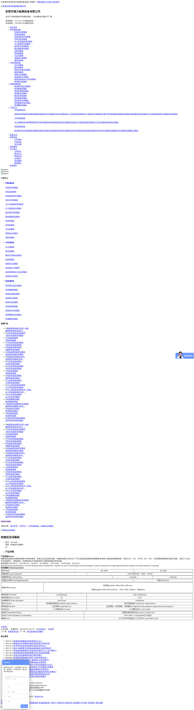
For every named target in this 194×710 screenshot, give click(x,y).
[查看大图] (8, 530)
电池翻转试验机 (20, 105)
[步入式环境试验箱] (13, 394)
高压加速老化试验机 (35, 631)
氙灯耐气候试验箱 (21, 46)
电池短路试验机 (20, 98)
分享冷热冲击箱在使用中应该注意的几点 (30, 646)
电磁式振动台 (13, 631)
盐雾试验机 (18, 51)
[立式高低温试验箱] (13, 361)
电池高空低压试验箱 (22, 86)
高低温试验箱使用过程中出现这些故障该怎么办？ (33, 665)
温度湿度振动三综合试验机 (25, 79)
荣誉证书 (18, 156)
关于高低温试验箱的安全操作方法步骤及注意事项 (33, 667)
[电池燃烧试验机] (12, 399)
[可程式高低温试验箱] (14, 342)
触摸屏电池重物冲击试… (15, 406)
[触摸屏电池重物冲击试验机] (17, 404)
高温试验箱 (18, 53)
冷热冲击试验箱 (20, 39)
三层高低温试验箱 (12, 383)
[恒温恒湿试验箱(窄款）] (15, 357)
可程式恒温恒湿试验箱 (14, 335)
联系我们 (56, 2)
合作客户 (18, 158)
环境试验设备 (19, 110)
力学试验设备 (19, 118)
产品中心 (22, 526)
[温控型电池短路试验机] (15, 418)
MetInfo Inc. (39, 696)
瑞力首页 (14, 526)
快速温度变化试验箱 (22, 37)
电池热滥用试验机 (21, 91)
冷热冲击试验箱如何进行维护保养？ (28, 655)
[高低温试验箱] (11, 338)
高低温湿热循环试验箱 (14, 354)
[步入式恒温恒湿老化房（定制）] (18, 390)
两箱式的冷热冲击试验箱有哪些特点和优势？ (32, 669)
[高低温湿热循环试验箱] (15, 352)
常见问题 (18, 144)
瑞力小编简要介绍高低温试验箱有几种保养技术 (32, 648)
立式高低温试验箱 (12, 364)
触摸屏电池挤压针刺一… (15, 331)
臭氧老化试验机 (20, 58)
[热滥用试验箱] (11, 413)
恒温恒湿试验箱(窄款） (14, 359)
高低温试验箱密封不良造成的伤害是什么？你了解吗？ (35, 650)
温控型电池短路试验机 (14, 420)
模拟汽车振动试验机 (22, 70)
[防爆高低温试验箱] (13, 347)
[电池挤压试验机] (12, 409)
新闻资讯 (68, 703)
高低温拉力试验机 (21, 77)
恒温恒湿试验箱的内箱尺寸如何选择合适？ (31, 658)
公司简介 (18, 151)
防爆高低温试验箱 (12, 350)
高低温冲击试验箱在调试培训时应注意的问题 (32, 643)
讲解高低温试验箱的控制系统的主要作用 (30, 662)
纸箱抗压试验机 (20, 74)
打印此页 (41, 629)
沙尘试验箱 (18, 56)
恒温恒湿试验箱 (20, 32)
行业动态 (18, 142)
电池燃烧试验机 (20, 89)
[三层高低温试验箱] (13, 380)
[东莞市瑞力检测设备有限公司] (13, 6)
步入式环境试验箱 (12, 397)
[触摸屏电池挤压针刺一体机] (17, 328)
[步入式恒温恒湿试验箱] (15, 385)
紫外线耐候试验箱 (21, 48)
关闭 (51, 629)
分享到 (3, 627)
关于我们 (48, 2)
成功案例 (18, 161)
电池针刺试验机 (20, 96)
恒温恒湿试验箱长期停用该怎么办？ (28, 641)
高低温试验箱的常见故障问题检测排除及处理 (32, 674)
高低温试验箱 (19, 34)
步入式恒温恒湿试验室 (23, 41)
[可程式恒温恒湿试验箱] (15, 333)
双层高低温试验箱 (12, 378)
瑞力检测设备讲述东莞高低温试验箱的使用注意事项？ (35, 672)
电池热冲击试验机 (21, 100)
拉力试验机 (18, 65)
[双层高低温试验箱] (13, 376)
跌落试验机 (18, 72)
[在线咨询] (6, 547)
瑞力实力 (18, 154)
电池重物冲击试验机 (22, 103)
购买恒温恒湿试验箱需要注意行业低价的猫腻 (32, 653)
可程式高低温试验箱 (13, 345)
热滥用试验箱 (10, 416)
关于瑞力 (84, 703)
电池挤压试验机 (20, 81)
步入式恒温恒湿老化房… (15, 392)
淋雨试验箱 (18, 60)
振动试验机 (18, 67)
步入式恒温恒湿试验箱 (14, 387)
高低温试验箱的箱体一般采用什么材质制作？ (32, 660)
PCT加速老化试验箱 (22, 44)
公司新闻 (18, 139)
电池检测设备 (19, 126)
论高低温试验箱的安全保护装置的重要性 (30, 676)
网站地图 (40, 2)
